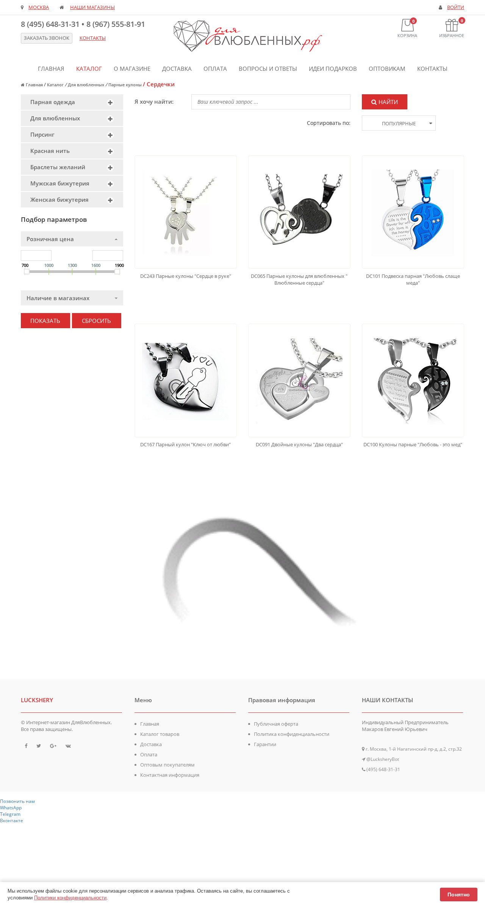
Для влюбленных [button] (55, 118)
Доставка (177, 68)
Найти (388, 102)
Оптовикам (387, 68)
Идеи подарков (333, 68)
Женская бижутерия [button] (59, 199)
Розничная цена (50, 239)
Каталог (89, 68)
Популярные (399, 123)
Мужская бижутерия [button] (59, 183)
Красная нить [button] (50, 150)
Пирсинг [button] (42, 134)
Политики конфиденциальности (70, 898)
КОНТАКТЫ (93, 38)
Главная (51, 68)
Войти (455, 7)
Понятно (458, 894)
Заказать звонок (46, 38)
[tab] (72, 102)
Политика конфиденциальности (291, 734)
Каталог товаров (159, 734)
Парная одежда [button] (52, 102)
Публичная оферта (276, 723)
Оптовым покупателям (167, 764)
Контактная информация (169, 774)
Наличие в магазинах (58, 298)
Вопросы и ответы (268, 68)
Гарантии (265, 744)
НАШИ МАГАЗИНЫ (92, 7)
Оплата (215, 68)
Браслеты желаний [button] (57, 167)
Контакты (432, 68)
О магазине (132, 68)
